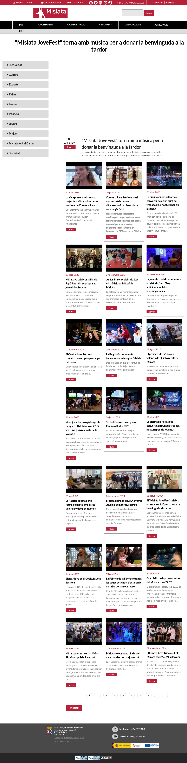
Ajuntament (46, 24)
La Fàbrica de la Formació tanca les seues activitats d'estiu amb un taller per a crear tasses (124, 582)
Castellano (158, 2)
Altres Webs (161, 24)
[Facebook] (91, 2)
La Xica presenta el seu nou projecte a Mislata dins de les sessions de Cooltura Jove (82, 201)
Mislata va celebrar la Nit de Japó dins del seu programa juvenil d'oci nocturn (81, 283)
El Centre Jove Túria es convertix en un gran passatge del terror (83, 358)
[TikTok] (110, 2)
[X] (95, 2)
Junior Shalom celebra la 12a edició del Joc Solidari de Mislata (122, 283)
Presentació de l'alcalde (130, 2)
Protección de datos (71, 738)
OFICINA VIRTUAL (52, 2)
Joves (69, 147)
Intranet (70, 741)
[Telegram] (105, 2)
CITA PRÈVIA (76, 2)
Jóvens (13, 123)
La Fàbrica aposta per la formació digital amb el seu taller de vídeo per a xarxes (81, 504)
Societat (14, 153)
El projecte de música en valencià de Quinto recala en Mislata (163, 357)
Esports (14, 84)
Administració (77, 24)
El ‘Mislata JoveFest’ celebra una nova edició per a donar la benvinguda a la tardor (163, 504)
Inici (21, 24)
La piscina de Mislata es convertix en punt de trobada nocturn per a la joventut (163, 425)
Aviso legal (58, 738)
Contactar (62, 741)
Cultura (13, 74)
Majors (13, 133)
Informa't (106, 24)
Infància (14, 114)
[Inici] (48, 12)
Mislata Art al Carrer (21, 143)
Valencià (170, 2)
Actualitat (15, 64)
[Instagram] (100, 2)
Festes (13, 104)
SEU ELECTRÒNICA (25, 2)
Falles (12, 94)
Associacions (133, 24)
